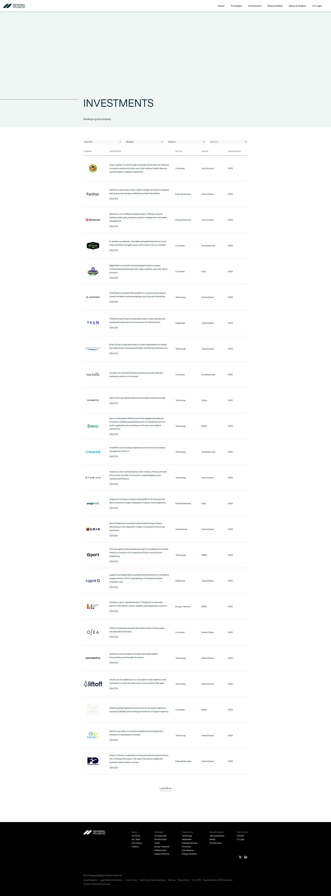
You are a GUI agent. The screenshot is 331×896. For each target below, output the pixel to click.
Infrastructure (160, 850)
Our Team (136, 839)
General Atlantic (97, 875)
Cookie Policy (131, 880)
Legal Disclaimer (90, 880)
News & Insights (297, 5)
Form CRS (196, 880)
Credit (157, 843)
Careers (135, 846)
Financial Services (189, 843)
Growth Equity (160, 839)
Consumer (186, 846)
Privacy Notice (183, 880)
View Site (113, 198)
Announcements (217, 835)
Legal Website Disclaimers (111, 880)
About (221, 5)
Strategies (236, 5)
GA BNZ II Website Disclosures (96, 884)
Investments (254, 5)
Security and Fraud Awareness (152, 880)
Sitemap (171, 880)
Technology (187, 835)
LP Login (317, 5)
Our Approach (160, 835)
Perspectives (215, 843)
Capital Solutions (161, 854)
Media (212, 839)
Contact (240, 835)
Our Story (136, 835)
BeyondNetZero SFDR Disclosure (217, 880)
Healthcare (186, 839)
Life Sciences (188, 850)
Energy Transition (161, 846)
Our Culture (137, 843)
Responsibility (275, 5)
